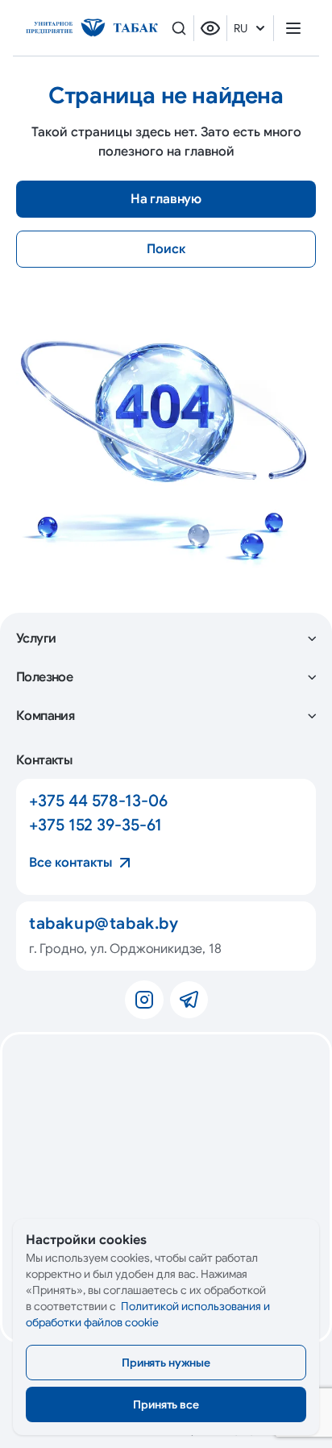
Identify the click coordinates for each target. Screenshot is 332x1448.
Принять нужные (166, 1362)
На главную (166, 199)
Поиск (166, 249)
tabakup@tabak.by (104, 924)
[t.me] (189, 999)
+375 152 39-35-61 (95, 825)
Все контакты (70, 863)
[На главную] (92, 28)
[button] (166, 638)
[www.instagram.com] (144, 999)
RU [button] (240, 28)
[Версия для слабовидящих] (210, 28)
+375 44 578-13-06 (98, 801)
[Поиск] (179, 28)
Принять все (165, 1404)
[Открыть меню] (293, 28)
